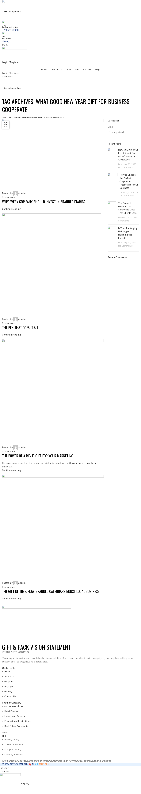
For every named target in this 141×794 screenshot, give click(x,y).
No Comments (125, 167)
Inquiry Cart (71, 81)
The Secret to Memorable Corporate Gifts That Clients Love (127, 207)
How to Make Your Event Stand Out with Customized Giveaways (128, 154)
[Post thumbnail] (112, 158)
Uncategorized (116, 132)
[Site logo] (9, 4)
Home (4, 117)
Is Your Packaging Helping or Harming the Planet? (127, 233)
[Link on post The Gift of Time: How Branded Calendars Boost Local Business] (53, 359)
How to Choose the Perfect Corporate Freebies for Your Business (129, 181)
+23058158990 (10, 30)
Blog (110, 126)
